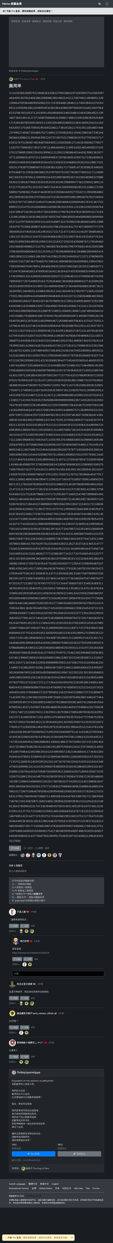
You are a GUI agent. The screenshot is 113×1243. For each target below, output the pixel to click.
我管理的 (68, 21)
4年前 (42, 79)
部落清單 (26, 21)
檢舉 (47, 848)
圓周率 (15, 86)
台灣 (34, 1188)
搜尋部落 (47, 21)
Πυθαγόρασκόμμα (29, 71)
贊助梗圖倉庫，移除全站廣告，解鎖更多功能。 (36, 1237)
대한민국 (66, 1188)
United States (45, 1188)
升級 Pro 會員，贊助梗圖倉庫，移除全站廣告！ (29, 11)
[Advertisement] (56, 44)
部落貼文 (62, 1148)
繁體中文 (33, 1183)
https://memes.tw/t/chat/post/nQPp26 (30, 952)
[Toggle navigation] (107, 4)
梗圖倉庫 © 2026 (16, 1196)
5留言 (30, 848)
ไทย (88, 1188)
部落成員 (16, 1148)
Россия (95, 1188)
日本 (57, 1188)
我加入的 (57, 21)
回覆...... (17, 973)
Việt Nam (78, 1188)
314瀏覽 (39, 848)
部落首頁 (15, 21)
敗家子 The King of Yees (24, 79)
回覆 (25, 926)
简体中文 (44, 1183)
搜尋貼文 (37, 21)
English (55, 1183)
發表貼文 (80, 1153)
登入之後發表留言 (18, 871)
